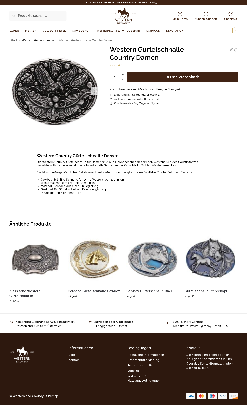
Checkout (230, 19)
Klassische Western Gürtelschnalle (25, 293)
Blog (71, 355)
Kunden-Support (206, 19)
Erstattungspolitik (140, 365)
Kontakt (74, 360)
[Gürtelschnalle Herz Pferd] (232, 50)
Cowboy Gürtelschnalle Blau (149, 291)
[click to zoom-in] (55, 91)
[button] (230, 30)
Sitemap (52, 396)
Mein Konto (180, 19)
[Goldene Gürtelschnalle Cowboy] (94, 259)
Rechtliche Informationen (146, 355)
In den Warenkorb (182, 76)
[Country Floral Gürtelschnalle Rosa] (236, 50)
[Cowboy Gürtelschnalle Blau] (152, 259)
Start (13, 40)
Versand (133, 371)
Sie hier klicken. (197, 368)
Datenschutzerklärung (143, 360)
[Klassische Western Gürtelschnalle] (35, 259)
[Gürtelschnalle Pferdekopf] (211, 259)
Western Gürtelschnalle (38, 40)
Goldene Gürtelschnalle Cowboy (94, 291)
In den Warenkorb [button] (35, 309)
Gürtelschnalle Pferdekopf (206, 291)
